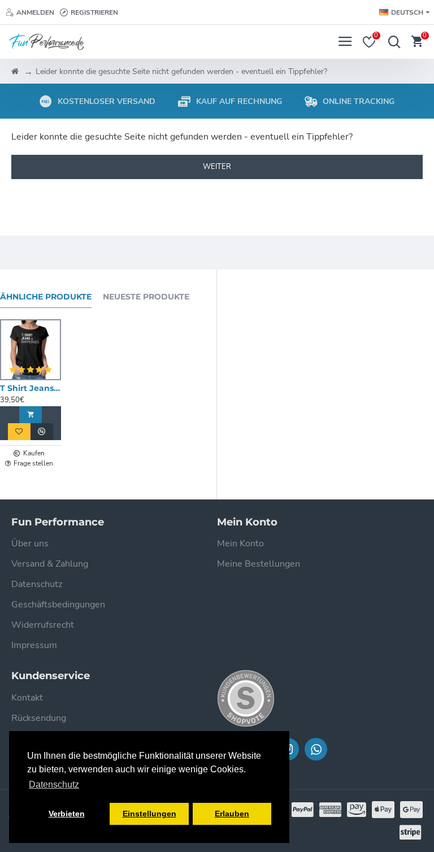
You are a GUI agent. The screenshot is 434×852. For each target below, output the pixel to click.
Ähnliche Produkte (46, 297)
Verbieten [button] (67, 813)
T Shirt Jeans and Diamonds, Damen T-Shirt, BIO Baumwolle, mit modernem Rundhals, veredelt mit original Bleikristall (30, 388)
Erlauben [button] (232, 813)
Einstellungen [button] (149, 813)
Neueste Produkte (146, 297)
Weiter (217, 167)
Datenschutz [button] (54, 784)
